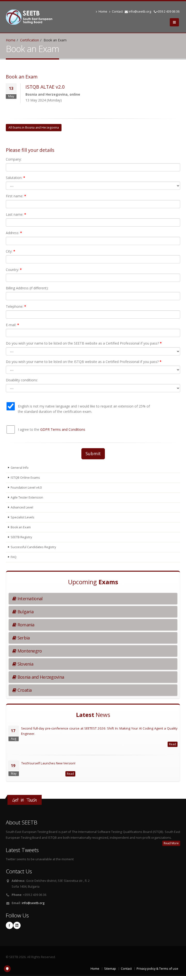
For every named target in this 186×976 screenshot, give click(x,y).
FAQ (13, 557)
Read (172, 744)
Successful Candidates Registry (33, 547)
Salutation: (15, 177)
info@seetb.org (140, 11)
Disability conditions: (22, 380)
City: (10, 251)
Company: (14, 159)
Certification (29, 40)
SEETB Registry (21, 537)
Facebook (9, 925)
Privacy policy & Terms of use (157, 969)
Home (103, 11)
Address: (14, 233)
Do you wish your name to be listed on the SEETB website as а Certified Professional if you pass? (84, 343)
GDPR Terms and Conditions (62, 429)
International (29, 598)
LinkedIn (17, 925)
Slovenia (24, 664)
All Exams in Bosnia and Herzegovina (33, 127)
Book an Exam (21, 527)
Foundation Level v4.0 (26, 487)
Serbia (23, 638)
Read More (171, 843)
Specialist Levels (22, 517)
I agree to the (51, 429)
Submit (93, 453)
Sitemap (110, 969)
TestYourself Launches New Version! (48, 763)
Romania (25, 625)
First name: (16, 196)
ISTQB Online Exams (25, 478)
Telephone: (16, 306)
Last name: (16, 214)
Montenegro (29, 651)
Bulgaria (24, 612)
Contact (117, 11)
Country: (14, 269)
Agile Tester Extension (27, 497)
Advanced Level (22, 507)
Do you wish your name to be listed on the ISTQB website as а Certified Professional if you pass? (84, 361)
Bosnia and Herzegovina (40, 677)
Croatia (23, 690)
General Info (20, 468)
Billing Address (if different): (27, 288)
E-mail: (12, 325)
